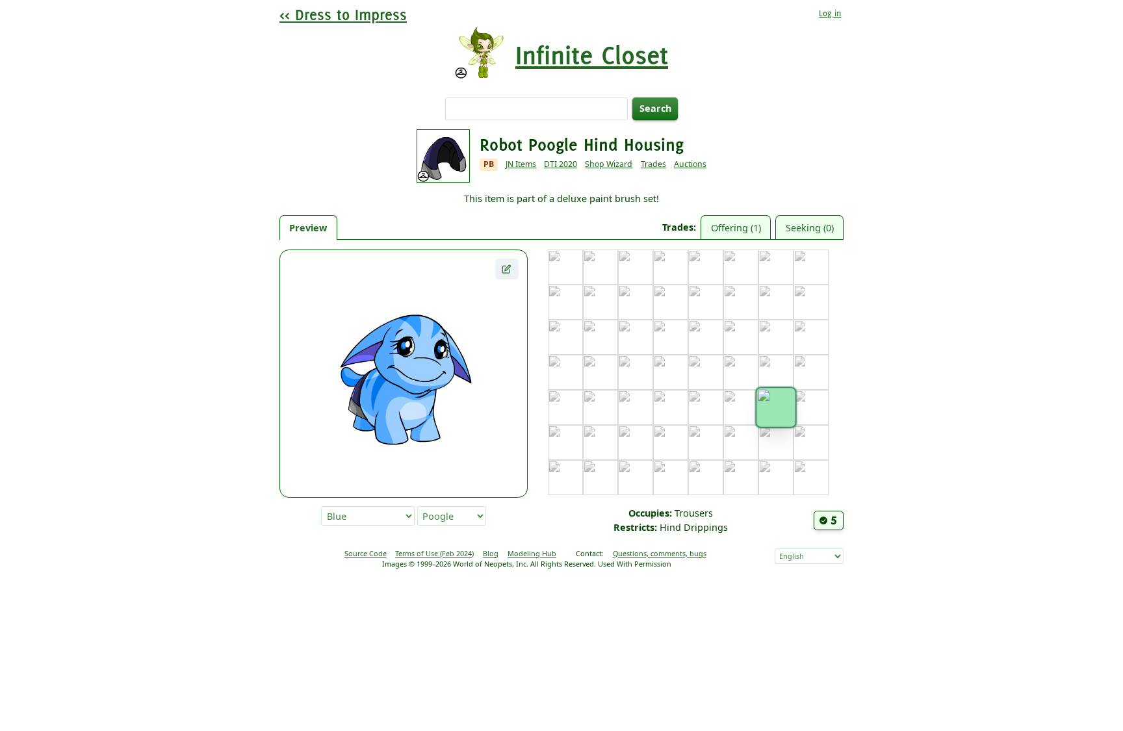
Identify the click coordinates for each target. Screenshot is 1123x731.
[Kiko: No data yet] (811, 337)
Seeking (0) (810, 228)
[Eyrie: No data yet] (670, 302)
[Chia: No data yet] (776, 267)
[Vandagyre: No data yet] (635, 477)
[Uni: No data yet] (565, 477)
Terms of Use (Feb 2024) (434, 553)
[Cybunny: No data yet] (565, 302)
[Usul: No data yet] (600, 477)
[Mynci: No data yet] (635, 407)
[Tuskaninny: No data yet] (811, 442)
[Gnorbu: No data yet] (776, 302)
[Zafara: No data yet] (811, 477)
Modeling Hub (532, 553)
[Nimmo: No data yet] (670, 407)
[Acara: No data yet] (565, 267)
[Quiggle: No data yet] (565, 442)
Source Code (365, 553)
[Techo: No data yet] (740, 442)
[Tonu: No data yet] (776, 442)
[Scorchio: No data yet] (635, 442)
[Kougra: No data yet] (635, 372)
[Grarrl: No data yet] (811, 302)
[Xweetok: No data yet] (740, 477)
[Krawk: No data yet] (670, 372)
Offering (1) (736, 228)
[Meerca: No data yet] (565, 407)
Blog (490, 553)
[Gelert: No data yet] (740, 302)
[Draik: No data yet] (600, 302)
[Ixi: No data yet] (635, 337)
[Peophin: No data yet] (740, 407)
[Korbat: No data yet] (600, 372)
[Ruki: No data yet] (600, 442)
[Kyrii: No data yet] (705, 372)
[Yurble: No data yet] (776, 477)
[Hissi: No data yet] (600, 337)
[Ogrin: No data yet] (705, 407)
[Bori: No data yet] (670, 267)
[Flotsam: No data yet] (705, 302)
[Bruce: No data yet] (705, 267)
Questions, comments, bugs (659, 553)
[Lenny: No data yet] (740, 372)
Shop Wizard (608, 164)
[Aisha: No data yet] (600, 267)
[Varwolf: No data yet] (670, 477)
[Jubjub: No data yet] (705, 337)
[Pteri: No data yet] (811, 407)
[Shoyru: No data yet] (670, 442)
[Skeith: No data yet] (705, 442)
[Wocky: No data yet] (705, 477)
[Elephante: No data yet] (635, 302)
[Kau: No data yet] (776, 337)
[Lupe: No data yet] (776, 372)
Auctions (690, 164)
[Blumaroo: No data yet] (635, 267)
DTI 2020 (560, 164)
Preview (308, 228)
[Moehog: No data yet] (600, 407)
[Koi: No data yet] (565, 372)
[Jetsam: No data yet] (670, 337)
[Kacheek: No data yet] (740, 337)
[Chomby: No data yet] (811, 267)
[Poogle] (775, 407)
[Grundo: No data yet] (565, 337)
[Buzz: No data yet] (740, 267)
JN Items (521, 164)
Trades (653, 164)
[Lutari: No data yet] (811, 372)
